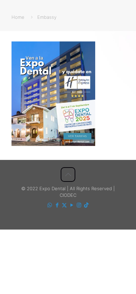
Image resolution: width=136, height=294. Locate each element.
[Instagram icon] (79, 205)
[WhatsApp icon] (49, 205)
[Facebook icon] (57, 205)
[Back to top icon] (68, 174)
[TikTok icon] (86, 205)
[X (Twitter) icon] (64, 205)
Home (18, 17)
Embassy (46, 17)
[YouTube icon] (71, 205)
